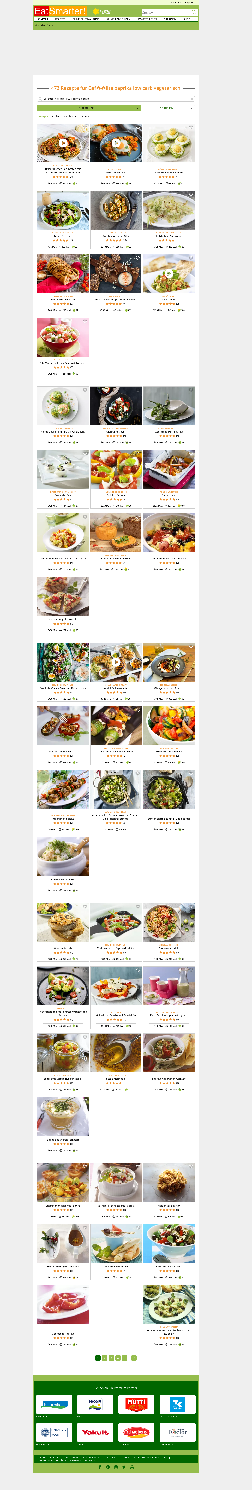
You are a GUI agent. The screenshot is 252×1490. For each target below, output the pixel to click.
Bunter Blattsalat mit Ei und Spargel (169, 818)
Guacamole (168, 299)
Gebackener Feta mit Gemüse (169, 558)
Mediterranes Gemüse (169, 751)
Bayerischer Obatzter (63, 879)
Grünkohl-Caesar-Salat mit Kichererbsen (63, 688)
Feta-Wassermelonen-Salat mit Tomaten (62, 363)
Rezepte (60, 19)
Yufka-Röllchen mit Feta (116, 1266)
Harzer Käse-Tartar (169, 1205)
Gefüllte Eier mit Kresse (169, 172)
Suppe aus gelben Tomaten (63, 1139)
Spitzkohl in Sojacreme (168, 236)
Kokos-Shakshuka (116, 172)
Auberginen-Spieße (63, 818)
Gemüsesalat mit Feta (169, 1266)
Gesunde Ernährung (86, 19)
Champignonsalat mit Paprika (63, 1205)
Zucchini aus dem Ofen (116, 236)
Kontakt (76, 1457)
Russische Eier (63, 495)
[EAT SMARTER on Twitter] (124, 1467)
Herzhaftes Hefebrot (63, 299)
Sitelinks (65, 1457)
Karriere (54, 1457)
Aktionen (170, 19)
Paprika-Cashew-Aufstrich (115, 558)
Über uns (43, 1457)
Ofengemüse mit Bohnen (168, 688)
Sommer (42, 19)
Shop (186, 19)
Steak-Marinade (115, 1078)
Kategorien (89, 1460)
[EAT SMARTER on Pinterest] (108, 1467)
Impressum (94, 1457)
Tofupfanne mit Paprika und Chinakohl (63, 558)
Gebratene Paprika (63, 1333)
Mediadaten (75, 1460)
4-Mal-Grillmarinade (116, 688)
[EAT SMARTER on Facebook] (100, 1467)
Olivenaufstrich (63, 948)
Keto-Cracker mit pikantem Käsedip (115, 299)
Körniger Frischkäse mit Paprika (116, 1205)
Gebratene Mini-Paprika (169, 431)
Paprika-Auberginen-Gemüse (169, 1078)
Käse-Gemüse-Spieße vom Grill (116, 751)
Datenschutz (108, 1457)
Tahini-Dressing (63, 236)
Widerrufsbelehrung (157, 1457)
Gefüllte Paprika (116, 495)
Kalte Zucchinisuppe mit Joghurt (169, 1015)
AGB (85, 1457)
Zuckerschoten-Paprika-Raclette (116, 948)
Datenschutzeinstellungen (131, 1457)
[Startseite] (60, 11)
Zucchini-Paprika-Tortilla (63, 619)
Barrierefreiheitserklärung (53, 1460)
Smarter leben (147, 19)
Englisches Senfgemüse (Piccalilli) (63, 1078)
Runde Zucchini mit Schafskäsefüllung (63, 431)
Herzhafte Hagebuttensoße (63, 1266)
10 (134, 1358)
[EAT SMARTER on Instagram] (116, 1467)
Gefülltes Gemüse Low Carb (63, 751)
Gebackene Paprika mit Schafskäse (116, 1015)
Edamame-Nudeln (168, 948)
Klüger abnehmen (118, 19)
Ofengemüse (168, 495)
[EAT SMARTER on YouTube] (132, 1467)
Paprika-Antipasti (116, 431)
